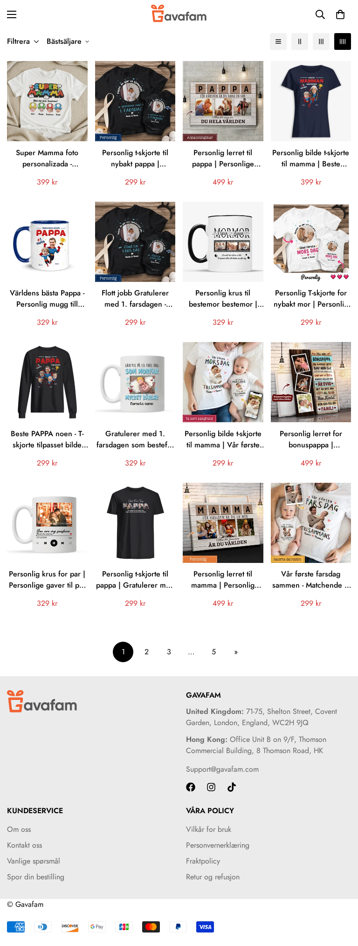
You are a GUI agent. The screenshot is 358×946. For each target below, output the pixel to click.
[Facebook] (190, 787)
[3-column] (321, 41)
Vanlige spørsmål (33, 861)
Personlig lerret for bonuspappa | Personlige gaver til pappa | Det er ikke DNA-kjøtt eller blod (311, 439)
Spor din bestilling (35, 876)
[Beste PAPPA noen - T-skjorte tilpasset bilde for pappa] (47, 382)
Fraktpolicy (203, 861)
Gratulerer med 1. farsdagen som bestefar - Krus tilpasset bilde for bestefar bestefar (135, 439)
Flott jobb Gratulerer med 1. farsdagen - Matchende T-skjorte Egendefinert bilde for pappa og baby (135, 299)
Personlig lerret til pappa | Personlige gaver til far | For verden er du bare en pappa (223, 158)
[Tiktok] (231, 787)
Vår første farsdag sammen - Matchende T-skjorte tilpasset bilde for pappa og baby (311, 580)
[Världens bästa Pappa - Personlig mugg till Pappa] (47, 242)
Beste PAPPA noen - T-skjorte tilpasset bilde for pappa (47, 439)
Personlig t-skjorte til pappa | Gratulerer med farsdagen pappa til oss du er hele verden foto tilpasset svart (135, 580)
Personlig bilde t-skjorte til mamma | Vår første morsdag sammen (223, 439)
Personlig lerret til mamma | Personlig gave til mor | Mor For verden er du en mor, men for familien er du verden (223, 580)
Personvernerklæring (217, 845)
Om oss (19, 829)
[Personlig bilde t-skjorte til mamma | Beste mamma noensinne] (311, 101)
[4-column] (342, 41)
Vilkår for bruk (208, 829)
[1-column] (278, 41)
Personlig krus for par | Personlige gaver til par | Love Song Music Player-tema (47, 580)
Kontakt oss (24, 845)
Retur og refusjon (213, 876)
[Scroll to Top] (340, 895)
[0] (340, 14)
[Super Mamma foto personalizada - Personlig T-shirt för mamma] (47, 101)
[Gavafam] (179, 14)
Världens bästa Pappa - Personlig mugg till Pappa (47, 299)
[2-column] (299, 41)
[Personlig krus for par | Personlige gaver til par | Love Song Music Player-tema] (47, 523)
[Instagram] (211, 787)
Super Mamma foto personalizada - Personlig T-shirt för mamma (47, 158)
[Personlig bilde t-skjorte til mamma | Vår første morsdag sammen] (223, 382)
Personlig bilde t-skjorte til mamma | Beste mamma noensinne (310, 158)
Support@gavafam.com (222, 769)
